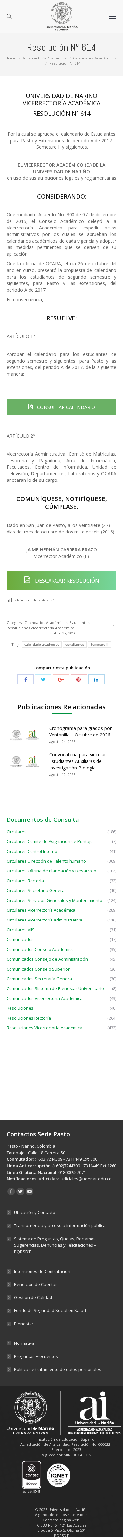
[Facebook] (25, 679)
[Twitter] (43, 679)
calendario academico (41, 644)
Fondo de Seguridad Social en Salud (50, 1310)
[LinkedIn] (96, 679)
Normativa (24, 1343)
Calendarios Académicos (94, 58)
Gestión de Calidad (33, 1297)
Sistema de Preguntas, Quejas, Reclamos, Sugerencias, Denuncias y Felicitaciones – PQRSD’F (55, 1245)
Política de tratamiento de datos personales (57, 1369)
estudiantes (74, 644)
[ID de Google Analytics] (61, 679)
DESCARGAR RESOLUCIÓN (66, 580)
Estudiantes (79, 622)
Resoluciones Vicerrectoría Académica (40, 627)
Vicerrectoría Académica (45, 58)
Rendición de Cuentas (36, 1284)
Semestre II (99, 644)
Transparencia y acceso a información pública (60, 1225)
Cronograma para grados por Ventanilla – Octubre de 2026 (80, 731)
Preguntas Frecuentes (36, 1356)
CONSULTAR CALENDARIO (65, 407)
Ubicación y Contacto (34, 1212)
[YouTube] (29, 1191)
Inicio (11, 58)
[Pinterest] (79, 679)
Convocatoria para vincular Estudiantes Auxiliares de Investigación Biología (77, 761)
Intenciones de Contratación (42, 1271)
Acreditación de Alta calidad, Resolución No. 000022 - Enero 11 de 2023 (66, 1447)
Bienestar (23, 1323)
